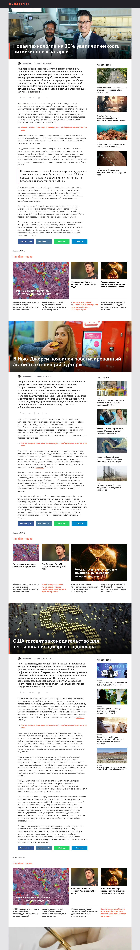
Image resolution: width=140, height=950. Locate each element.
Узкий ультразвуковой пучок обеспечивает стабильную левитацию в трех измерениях (54, 306)
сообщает (40, 467)
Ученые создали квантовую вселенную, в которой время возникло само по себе (54, 128)
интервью (23, 103)
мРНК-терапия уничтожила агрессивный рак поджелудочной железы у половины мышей (26, 306)
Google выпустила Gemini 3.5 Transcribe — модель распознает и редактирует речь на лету (113, 306)
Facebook (26, 241)
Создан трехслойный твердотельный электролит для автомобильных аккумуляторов (84, 306)
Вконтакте (43, 241)
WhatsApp (61, 241)
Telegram (79, 241)
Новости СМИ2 (19, 251)
